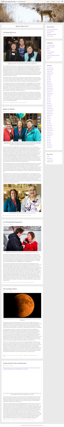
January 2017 (49, 106)
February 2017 (49, 105)
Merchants (26, 419)
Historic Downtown (7, 419)
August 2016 (49, 115)
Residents (25, 102)
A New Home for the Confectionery (14, 363)
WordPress (30, 425)
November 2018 (50, 69)
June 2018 (49, 78)
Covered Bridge (23, 282)
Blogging (12, 102)
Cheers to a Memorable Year (52, 29)
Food (19, 215)
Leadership (21, 102)
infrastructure (28, 282)
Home (58, 1)
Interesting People (50, 51)
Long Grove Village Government (12, 282)
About (48, 1)
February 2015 (49, 145)
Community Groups (7, 215)
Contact (53, 1)
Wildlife (4, 356)
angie (12, 34)
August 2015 (49, 135)
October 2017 (49, 91)
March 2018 (49, 83)
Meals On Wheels (9, 109)
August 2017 (49, 95)
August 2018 (49, 74)
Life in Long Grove (8, 2)
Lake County (22, 215)
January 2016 (49, 127)
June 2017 (49, 98)
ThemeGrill (41, 425)
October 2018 (49, 71)
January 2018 (49, 86)
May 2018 (49, 79)
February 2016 (49, 125)
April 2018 (49, 81)
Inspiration (27, 355)
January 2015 (49, 147)
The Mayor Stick (50, 36)
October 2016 (49, 111)
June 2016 (49, 118)
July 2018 (48, 76)
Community (17, 102)
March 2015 (49, 144)
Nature (48, 58)
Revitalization (31, 419)
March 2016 (49, 123)
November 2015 (50, 130)
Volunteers (30, 215)
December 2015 (50, 128)
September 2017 (50, 93)
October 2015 (49, 132)
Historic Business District (20, 419)
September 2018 (50, 73)
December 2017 (50, 88)
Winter (33, 282)
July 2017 (48, 96)
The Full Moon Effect (10, 289)
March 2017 (49, 103)
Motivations (6, 102)
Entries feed (49, 158)
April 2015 (49, 142)
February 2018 (49, 84)
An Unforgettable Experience (12, 222)
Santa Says (49, 32)
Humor (5, 282)
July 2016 (48, 117)
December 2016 (50, 108)
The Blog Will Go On (9, 32)
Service (26, 215)
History (48, 48)
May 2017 (48, 100)
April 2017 (49, 101)
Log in (48, 156)
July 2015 (48, 137)
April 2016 (49, 122)
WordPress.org (50, 161)
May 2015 (48, 140)
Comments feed (50, 160)
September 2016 (50, 113)
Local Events (14, 215)
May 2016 (49, 120)
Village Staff (35, 355)
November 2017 (50, 89)
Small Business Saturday (51, 34)
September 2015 (50, 133)
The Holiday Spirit (50, 30)
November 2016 (50, 110)
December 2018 (50, 67)
